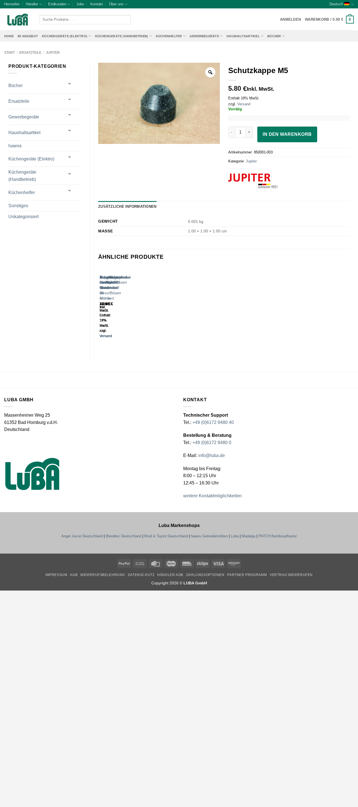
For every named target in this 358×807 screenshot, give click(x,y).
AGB (73, 575)
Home (9, 36)
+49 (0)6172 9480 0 (211, 442)
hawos (15, 145)
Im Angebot (28, 36)
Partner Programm (247, 575)
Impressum (56, 575)
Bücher (274, 36)
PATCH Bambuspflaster (277, 536)
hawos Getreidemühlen (209, 536)
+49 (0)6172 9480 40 (213, 422)
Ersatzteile (30, 53)
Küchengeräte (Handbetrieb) (121, 36)
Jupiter (53, 53)
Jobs (80, 4)
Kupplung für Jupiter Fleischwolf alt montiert (109, 287)
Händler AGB (170, 575)
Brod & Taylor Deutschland (166, 536)
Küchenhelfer (169, 36)
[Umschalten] (70, 83)
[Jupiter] (263, 181)
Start (9, 53)
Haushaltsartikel (243, 36)
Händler (32, 4)
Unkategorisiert (23, 216)
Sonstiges (18, 205)
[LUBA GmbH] (17, 20)
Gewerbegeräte (204, 36)
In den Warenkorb (287, 134)
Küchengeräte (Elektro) (64, 36)
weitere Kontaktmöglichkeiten (212, 495)
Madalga (248, 536)
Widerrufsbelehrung (102, 575)
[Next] (116, 307)
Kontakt (96, 4)
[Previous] (100, 307)
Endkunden (57, 4)
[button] (329, 19)
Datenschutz (141, 575)
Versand (243, 104)
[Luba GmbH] (32, 474)
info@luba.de (211, 455)
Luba (235, 536)
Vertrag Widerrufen (291, 575)
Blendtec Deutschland (123, 536)
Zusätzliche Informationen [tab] (127, 206)
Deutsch (336, 4)
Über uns (116, 4)
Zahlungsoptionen (205, 575)
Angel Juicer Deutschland (82, 536)
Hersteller (12, 4)
